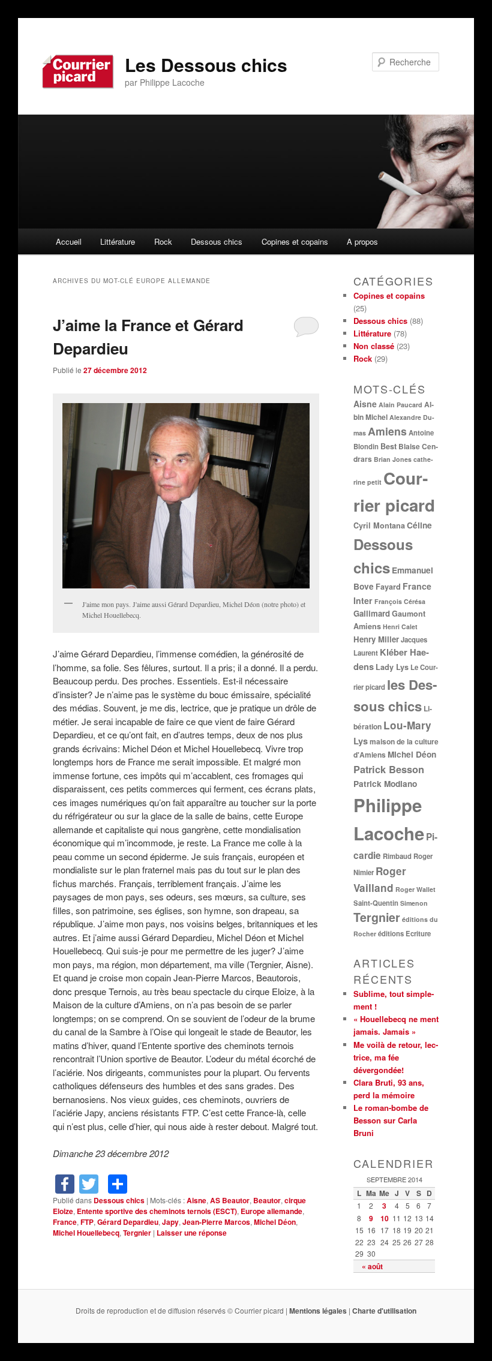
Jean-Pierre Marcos (216, 1221)
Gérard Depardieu (127, 1221)
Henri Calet (400, 626)
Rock (163, 241)
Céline (419, 525)
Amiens (387, 430)
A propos (362, 241)
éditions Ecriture (404, 933)
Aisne (196, 1200)
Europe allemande (271, 1211)
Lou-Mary (407, 725)
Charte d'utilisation (384, 1310)
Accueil (69, 241)
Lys (360, 741)
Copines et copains (295, 241)
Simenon (414, 903)
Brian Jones (393, 459)
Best (388, 446)
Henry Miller (376, 639)
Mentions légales (318, 1310)
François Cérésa (399, 601)
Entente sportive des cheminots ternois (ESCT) (157, 1211)
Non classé (373, 345)
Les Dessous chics (206, 64)
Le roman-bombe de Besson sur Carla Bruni (390, 1120)
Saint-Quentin (375, 903)
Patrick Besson (388, 769)
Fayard (388, 586)
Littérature (117, 241)
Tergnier (137, 1232)
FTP (87, 1221)
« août (372, 1266)
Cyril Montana (379, 525)
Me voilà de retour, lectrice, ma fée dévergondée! (395, 1057)
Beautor (267, 1200)
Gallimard (371, 613)
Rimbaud (397, 856)
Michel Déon (275, 1221)
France (65, 1221)
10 (384, 1218)
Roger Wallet (415, 889)
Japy (170, 1221)
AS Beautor (230, 1200)
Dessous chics (216, 241)
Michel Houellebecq (86, 1232)
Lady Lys (392, 667)
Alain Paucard (400, 404)
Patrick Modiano (385, 783)
